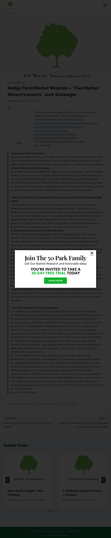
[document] (55, 269)
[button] (92, 253)
